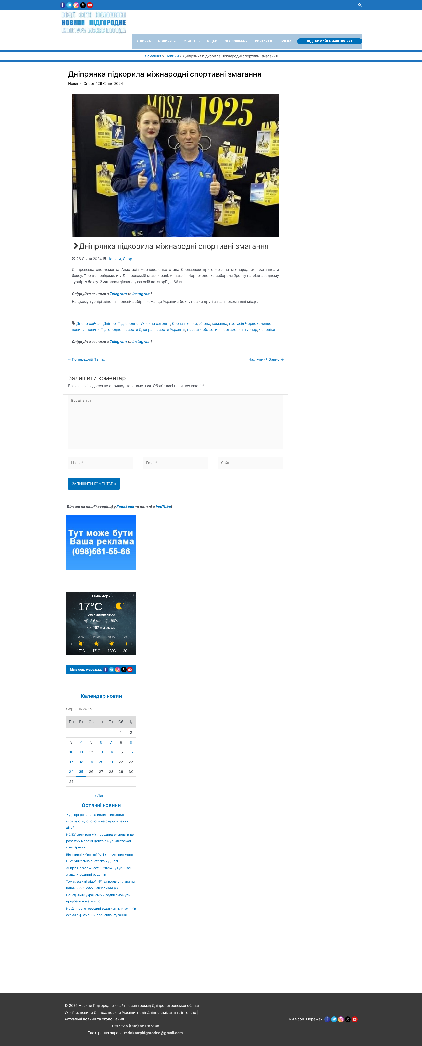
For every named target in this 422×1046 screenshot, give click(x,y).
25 (81, 771)
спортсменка (231, 329)
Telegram (118, 293)
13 (101, 752)
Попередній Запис (86, 359)
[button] (360, 5)
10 (71, 752)
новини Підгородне (104, 329)
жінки (192, 323)
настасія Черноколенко (250, 323)
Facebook (125, 506)
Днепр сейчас (88, 323)
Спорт (89, 83)
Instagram (141, 293)
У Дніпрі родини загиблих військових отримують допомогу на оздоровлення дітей (97, 821)
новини (78, 329)
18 (81, 762)
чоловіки (267, 329)
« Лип (99, 795)
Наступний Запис (266, 359)
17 (71, 762)
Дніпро (109, 323)
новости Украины (169, 329)
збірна (204, 323)
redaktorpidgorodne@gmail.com (153, 1032)
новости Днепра (137, 329)
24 (71, 771)
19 (91, 762)
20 (101, 762)
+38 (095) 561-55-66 (140, 1026)
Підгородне (128, 323)
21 (111, 762)
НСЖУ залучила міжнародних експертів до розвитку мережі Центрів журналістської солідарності (100, 841)
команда (219, 323)
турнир (250, 329)
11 (81, 752)
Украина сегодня (155, 323)
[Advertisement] (146, 957)
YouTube (163, 506)
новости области (202, 329)
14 (111, 752)
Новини (75, 83)
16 (131, 752)
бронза (178, 323)
